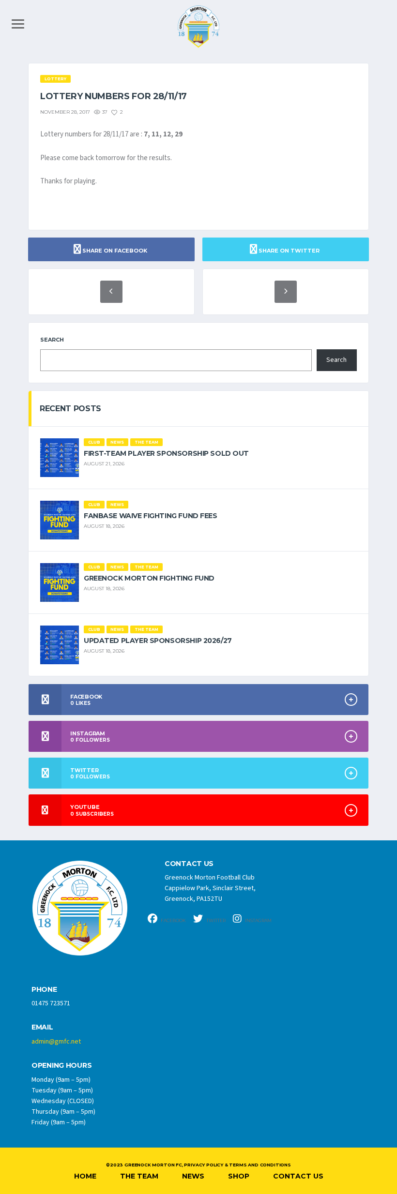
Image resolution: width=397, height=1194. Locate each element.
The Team (139, 1176)
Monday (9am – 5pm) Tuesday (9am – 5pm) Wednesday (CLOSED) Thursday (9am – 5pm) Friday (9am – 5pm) (63, 1101)
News (193, 1176)
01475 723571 (50, 1003)
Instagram (258, 920)
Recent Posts (70, 408)
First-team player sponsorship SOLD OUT (166, 453)
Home (85, 1176)
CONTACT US (189, 864)
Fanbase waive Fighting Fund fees (150, 515)
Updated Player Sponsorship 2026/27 (158, 640)
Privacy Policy (203, 1164)
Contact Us (298, 1176)
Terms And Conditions (259, 1164)
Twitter (215, 920)
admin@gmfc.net (56, 1041)
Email (42, 1027)
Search (52, 339)
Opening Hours (61, 1065)
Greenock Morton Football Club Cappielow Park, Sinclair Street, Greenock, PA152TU (210, 888)
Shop (238, 1176)
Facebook (173, 920)
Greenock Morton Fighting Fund (149, 578)
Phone (44, 989)
